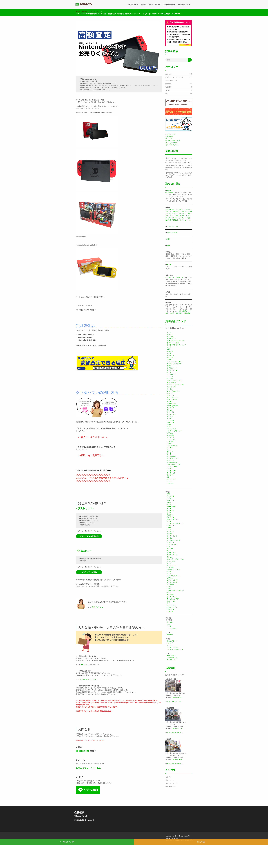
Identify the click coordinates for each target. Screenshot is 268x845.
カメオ (182, 216)
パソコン (168, 277)
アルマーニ (170, 336)
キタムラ (170, 357)
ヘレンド (170, 643)
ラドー (169, 603)
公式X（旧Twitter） (171, 143)
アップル (170, 622)
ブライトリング (172, 580)
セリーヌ (170, 401)
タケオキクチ (171, 403)
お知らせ (168, 74)
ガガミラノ (170, 515)
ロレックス (170, 609)
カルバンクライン (173, 519)
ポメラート (170, 460)
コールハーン (171, 374)
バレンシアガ (171, 429)
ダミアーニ (170, 408)
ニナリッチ (170, 420)
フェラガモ (170, 435)
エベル (169, 502)
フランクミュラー (173, 582)
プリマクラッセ (172, 445)
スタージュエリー (173, 397)
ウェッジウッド (172, 641)
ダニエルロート (172, 555)
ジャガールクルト (173, 536)
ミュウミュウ (171, 471)
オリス (169, 513)
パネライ (170, 571)
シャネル (170, 389)
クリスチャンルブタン (174, 364)
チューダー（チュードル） (175, 559)
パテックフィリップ (173, 569)
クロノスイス (171, 525)
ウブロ (169, 498)
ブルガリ (170, 448)
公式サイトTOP (133, 4)
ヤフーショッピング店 (172, 140)
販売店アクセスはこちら (175, 732)
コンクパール (186, 220)
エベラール (170, 500)
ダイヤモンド (169, 209)
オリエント (170, 511)
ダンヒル (170, 410)
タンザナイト (172, 218)
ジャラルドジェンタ (173, 540)
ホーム (78, 11)
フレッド (170, 452)
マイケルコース (172, 466)
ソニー (169, 624)
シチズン (170, 534)
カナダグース (171, 655)
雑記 (166, 93)
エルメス (170, 351)
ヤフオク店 (169, 138)
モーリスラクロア (173, 599)
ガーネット (182, 218)
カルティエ (170, 355)
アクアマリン (172, 213)
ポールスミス (171, 456)
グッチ (169, 359)
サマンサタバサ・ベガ (174, 380)
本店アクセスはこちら (174, 701)
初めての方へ (97, 607)
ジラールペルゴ (172, 544)
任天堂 (169, 626)
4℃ (168, 477)
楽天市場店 (169, 136)
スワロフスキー (172, 399)
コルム (169, 529)
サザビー (170, 378)
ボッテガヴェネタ (173, 458)
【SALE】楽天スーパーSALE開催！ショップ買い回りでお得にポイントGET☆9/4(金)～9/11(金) (178, 160)
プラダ (169, 443)
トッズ (169, 418)
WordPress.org (170, 786)
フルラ (169, 450)
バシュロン (170, 567)
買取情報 (168, 87)
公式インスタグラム (172, 145)
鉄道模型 (187, 313)
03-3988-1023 (83, 664)
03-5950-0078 (177, 759)
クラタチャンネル (171, 80)
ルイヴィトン (171, 479)
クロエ (169, 366)
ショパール (170, 395)
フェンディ (170, 437)
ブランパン (170, 584)
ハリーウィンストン (173, 576)
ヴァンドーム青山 (173, 343)
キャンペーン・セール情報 (174, 77)
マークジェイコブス (173, 464)
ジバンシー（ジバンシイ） (175, 385)
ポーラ (169, 454)
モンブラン (170, 475)
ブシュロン (170, 441)
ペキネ (169, 592)
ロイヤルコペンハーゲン (175, 649)
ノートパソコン (178, 277)
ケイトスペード (172, 368)
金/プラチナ (169, 192)
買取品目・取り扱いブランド (150, 4)
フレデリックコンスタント (175, 590)
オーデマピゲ (171, 506)
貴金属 (169, 190)
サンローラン (171, 382)
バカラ (169, 424)
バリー (169, 427)
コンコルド (170, 532)
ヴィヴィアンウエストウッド (176, 345)
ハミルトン (170, 574)
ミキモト (170, 469)
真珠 (177, 216)
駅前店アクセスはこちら (175, 764)
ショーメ (170, 393)
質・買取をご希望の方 (67, 842)
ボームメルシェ (172, 597)
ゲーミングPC (171, 628)
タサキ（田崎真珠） (173, 406)
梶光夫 (169, 353)
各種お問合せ (201, 842)
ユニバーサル (171, 601)
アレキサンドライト (179, 211)
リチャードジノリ (173, 647)
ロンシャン (170, 483)
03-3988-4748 (177, 728)
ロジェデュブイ (172, 607)
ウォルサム (170, 496)
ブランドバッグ (172, 233)
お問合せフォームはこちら (88, 768)
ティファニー (171, 414)
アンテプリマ (171, 338)
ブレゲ (169, 588)
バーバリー (170, 422)
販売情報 (168, 84)
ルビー (186, 209)
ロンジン (170, 611)
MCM (168, 349)
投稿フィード (169, 780)
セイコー (170, 548)
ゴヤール (170, 376)
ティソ (169, 563)
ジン (168, 546)
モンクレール (171, 660)
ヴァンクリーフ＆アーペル (175, 341)
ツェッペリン (171, 561)
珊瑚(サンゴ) (176, 220)
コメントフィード (171, 783)
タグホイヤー (171, 553)
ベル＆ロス (170, 595)
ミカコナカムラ (172, 658)
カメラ (169, 264)
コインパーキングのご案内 (87, 679)
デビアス (170, 416)
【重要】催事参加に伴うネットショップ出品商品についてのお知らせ (178, 166)
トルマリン (182, 213)
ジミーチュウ (171, 387)
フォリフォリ (171, 439)
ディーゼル (170, 412)
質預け (167, 90)
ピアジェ (170, 433)
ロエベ (169, 481)
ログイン (168, 777)
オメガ (169, 508)
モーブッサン (171, 473)
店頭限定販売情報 (169, 4)
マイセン (170, 645)
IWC (168, 494)
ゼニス (169, 550)
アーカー (170, 332)
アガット (170, 334)
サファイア (179, 209)
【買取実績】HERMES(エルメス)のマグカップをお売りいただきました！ (178, 174)
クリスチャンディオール (175, 361)
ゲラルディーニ (172, 370)
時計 (168, 239)
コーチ (169, 372)
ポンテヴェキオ (172, 462)
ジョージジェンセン (173, 391)
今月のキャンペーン (184, 4)
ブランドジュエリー (173, 226)
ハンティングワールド (174, 431)
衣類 (168, 245)
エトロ (169, 347)
